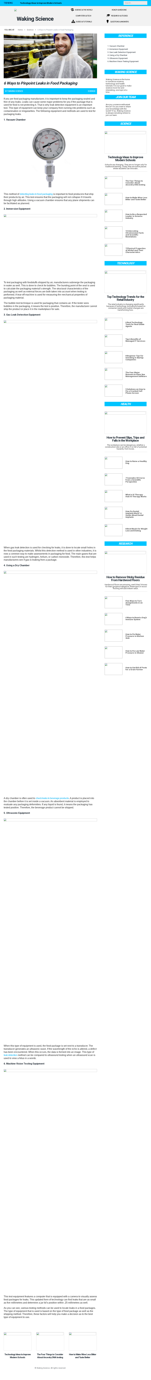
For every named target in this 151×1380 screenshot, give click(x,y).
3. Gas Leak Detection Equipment (121, 52)
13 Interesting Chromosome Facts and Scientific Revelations (134, 234)
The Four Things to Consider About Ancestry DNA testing (135, 183)
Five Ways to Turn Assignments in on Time (134, 603)
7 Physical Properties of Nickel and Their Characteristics (135, 250)
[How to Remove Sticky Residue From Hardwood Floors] (126, 562)
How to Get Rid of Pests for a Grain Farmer (136, 669)
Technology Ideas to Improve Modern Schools (41, 3)
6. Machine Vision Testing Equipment (123, 61)
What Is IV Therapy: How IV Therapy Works (135, 496)
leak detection (10, 1055)
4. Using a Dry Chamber (117, 55)
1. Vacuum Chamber (115, 46)
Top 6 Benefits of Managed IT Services (135, 340)
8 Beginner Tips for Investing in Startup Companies (134, 358)
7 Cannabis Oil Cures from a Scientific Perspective (135, 480)
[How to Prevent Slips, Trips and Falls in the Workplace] (126, 422)
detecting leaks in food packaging (36, 194)
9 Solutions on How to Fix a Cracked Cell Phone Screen (135, 391)
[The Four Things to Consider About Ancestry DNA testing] (50, 1341)
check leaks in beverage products (52, 798)
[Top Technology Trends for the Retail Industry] (126, 282)
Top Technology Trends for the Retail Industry (125, 298)
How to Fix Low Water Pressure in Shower (135, 652)
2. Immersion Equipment (117, 49)
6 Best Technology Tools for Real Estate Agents (134, 324)
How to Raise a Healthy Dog (136, 462)
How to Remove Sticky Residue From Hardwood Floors (125, 578)
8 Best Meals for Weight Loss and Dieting (136, 530)
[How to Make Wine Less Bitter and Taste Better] (83, 1341)
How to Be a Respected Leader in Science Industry (136, 216)
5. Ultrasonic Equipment (117, 58)
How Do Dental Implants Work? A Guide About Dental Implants (134, 514)
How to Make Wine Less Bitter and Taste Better (136, 198)
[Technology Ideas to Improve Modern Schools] (18, 1341)
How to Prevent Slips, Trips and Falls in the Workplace (125, 439)
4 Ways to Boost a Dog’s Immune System (136, 618)
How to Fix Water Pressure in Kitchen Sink (134, 636)
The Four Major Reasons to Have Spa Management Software (136, 374)
